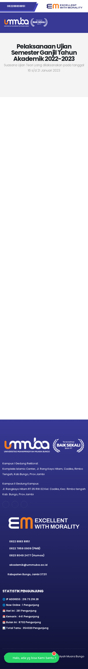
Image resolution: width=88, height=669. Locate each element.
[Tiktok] (54, 371)
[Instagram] (34, 371)
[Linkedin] (24, 504)
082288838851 (16, 6)
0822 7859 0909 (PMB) (24, 548)
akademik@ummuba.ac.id (28, 565)
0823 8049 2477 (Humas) (26, 555)
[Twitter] (75, 371)
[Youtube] (34, 391)
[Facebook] (13, 371)
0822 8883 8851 (19, 541)
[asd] (54, 391)
